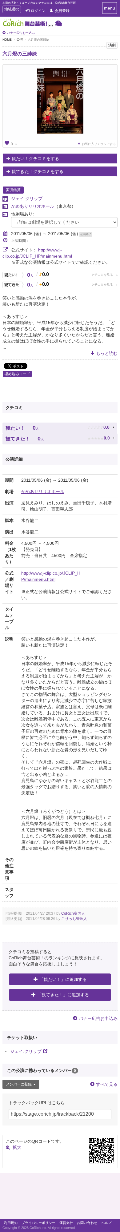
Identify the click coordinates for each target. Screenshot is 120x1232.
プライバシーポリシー (38, 1223)
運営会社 (66, 1223)
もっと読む (107, 353)
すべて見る (107, 1084)
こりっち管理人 (74, 919)
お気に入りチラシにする (99, 144)
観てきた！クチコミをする (37, 171)
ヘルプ (106, 1223)
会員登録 (62, 11)
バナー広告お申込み (21, 32)
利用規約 (11, 1223)
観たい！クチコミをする (35, 158)
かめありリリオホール (32, 206)
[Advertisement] (60, 1197)
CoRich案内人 (73, 913)
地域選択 (11, 10)
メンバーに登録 (19, 1084)
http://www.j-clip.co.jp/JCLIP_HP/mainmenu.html (50, 576)
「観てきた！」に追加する (63, 994)
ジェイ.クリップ (26, 198)
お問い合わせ (87, 1223)
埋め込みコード (17, 374)
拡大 (17, 1147)
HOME (7, 39)
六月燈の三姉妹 (19, 53)
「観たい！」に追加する (63, 979)
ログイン (38, 11)
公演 (20, 39)
